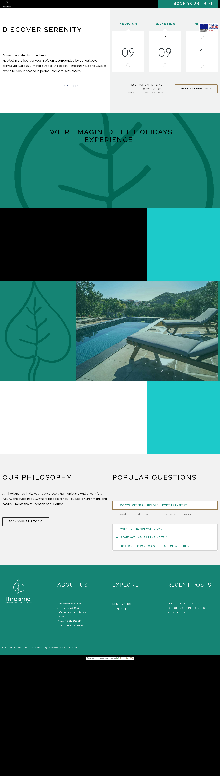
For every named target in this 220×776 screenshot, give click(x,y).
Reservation (122, 605)
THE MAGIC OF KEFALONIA (184, 605)
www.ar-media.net (68, 649)
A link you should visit (184, 614)
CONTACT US (122, 610)
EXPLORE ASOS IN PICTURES (186, 609)
